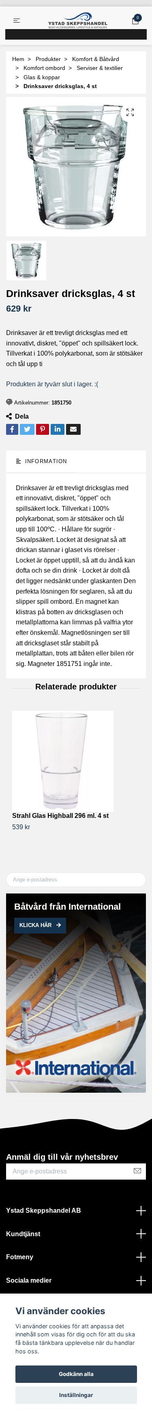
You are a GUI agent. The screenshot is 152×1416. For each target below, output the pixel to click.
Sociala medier (28, 1280)
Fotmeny (19, 1257)
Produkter (48, 59)
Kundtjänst (23, 1234)
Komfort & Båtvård (95, 59)
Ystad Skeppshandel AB (43, 1210)
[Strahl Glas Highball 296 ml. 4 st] (76, 761)
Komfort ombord (44, 68)
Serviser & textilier (100, 68)
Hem (18, 59)
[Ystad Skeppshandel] (77, 21)
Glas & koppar (42, 77)
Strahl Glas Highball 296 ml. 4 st (60, 815)
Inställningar (76, 1395)
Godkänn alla (76, 1374)
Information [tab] (45, 461)
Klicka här (36, 925)
